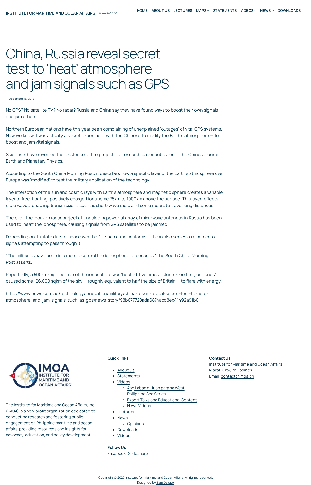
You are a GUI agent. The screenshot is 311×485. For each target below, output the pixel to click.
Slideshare (138, 453)
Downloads (127, 429)
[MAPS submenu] (208, 10)
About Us (126, 370)
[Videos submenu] (255, 10)
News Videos (139, 405)
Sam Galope (165, 482)
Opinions (135, 423)
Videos (123, 382)
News (122, 417)
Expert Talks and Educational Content (162, 400)
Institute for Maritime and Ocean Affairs (50, 13)
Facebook (117, 453)
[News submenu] (273, 10)
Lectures (125, 411)
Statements (128, 375)
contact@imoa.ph (237, 376)
